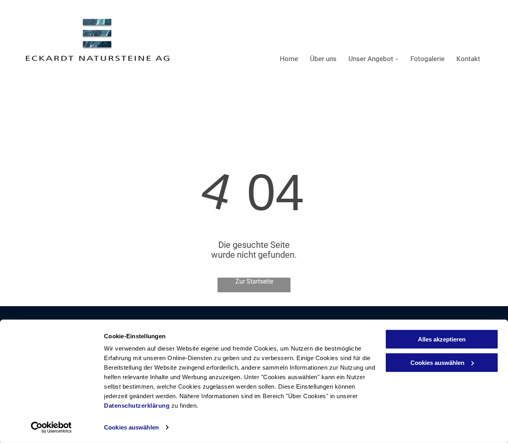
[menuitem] (283, 59)
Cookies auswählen (131, 427)
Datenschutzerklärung (136, 405)
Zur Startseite (254, 281)
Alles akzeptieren (442, 339)
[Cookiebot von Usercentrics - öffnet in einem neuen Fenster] (51, 427)
